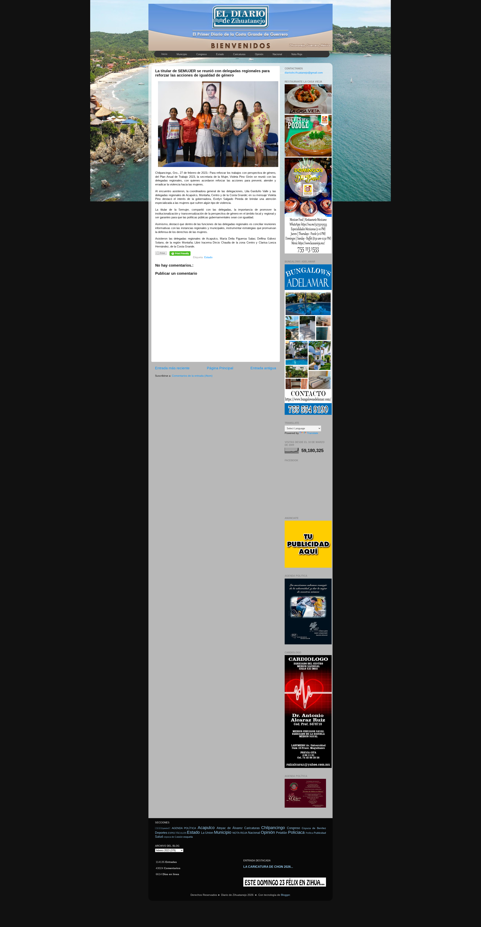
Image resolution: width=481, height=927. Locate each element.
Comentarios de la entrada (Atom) (192, 375)
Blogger (285, 895)
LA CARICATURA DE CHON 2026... (268, 866)
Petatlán (281, 832)
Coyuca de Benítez (314, 828)
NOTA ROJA (239, 832)
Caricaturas (239, 54)
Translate (312, 433)
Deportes (161, 832)
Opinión (162, 828)
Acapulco (206, 827)
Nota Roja (296, 54)
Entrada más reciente (172, 368)
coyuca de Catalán (173, 837)
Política (309, 833)
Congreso (201, 54)
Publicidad (320, 832)
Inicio (164, 54)
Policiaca (296, 832)
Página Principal (220, 368)
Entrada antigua (263, 368)
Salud (159, 836)
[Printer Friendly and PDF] (161, 253)
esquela (188, 836)
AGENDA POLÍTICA (184, 828)
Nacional (277, 54)
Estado (220, 54)
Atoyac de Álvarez (230, 828)
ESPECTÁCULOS (177, 833)
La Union (207, 832)
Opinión (259, 54)
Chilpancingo (273, 827)
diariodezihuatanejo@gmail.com (304, 72)
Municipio (182, 54)
